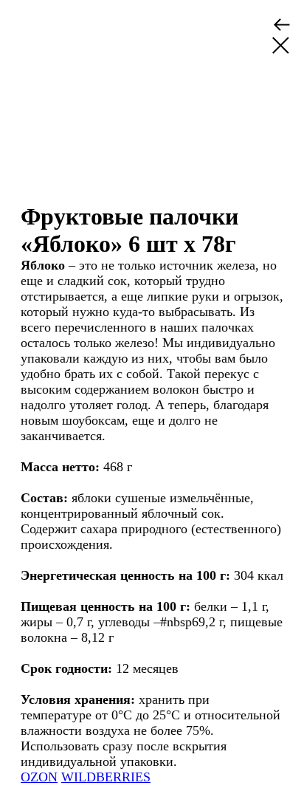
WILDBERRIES (106, 777)
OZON (39, 777)
